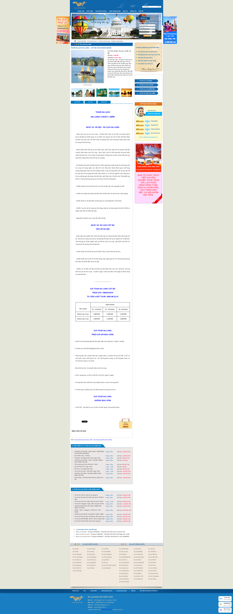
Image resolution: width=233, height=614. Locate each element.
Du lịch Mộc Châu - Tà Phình (82, 455)
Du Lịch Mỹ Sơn (152, 551)
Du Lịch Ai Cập (91, 554)
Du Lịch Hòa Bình (123, 576)
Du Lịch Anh (76, 549)
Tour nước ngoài (101, 11)
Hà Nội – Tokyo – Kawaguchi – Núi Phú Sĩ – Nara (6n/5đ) (88, 511)
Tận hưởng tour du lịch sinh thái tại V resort (86, 464)
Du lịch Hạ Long (93, 41)
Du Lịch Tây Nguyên (139, 562)
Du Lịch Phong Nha (124, 562)
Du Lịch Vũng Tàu (138, 554)
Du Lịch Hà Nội (152, 562)
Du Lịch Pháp (105, 549)
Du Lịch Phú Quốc (138, 568)
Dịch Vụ (125, 11)
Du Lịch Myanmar (91, 562)
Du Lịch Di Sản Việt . (106, 609)
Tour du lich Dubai (77, 570)
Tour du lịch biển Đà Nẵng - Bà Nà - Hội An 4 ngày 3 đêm (90, 518)
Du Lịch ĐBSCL (138, 573)
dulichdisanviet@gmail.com (150, 137)
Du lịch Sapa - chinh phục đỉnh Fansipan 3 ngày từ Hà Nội (89, 478)
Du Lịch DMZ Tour (138, 570)
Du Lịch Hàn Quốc (77, 554)
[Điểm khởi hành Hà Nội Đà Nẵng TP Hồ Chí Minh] (147, 25)
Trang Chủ (80, 11)
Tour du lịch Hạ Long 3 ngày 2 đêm (83, 439)
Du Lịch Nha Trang (153, 573)
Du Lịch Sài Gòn (152, 570)
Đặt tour (126, 426)
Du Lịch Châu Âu (77, 568)
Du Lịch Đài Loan (91, 559)
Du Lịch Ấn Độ (105, 559)
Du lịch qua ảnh (122, 590)
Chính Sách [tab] (104, 102)
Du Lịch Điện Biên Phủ (125, 557)
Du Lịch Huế (151, 549)
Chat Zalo (227, 598)
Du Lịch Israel (90, 551)
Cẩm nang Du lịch (106, 590)
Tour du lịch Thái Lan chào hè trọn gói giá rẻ (86, 495)
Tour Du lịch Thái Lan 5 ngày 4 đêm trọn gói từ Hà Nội (89, 501)
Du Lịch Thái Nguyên (153, 576)
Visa (84, 590)
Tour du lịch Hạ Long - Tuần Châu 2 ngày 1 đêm (87, 471)
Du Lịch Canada (91, 549)
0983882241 (227, 604)
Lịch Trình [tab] (77, 102)
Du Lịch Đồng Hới (138, 579)
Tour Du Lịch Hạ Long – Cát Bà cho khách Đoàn (111, 41)
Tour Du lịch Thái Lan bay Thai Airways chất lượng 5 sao (90, 516)
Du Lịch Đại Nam (123, 573)
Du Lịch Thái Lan (77, 559)
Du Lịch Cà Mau (152, 579)
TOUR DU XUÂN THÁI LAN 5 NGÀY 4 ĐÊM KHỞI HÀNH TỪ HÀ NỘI (88, 506)
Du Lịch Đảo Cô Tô (138, 576)
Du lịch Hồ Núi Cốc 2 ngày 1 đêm (83, 466)
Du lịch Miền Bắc (82, 41)
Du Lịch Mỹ (75, 551)
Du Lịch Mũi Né (152, 559)
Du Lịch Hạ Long (123, 551)
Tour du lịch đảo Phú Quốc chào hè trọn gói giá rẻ (88, 521)
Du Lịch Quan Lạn (123, 568)
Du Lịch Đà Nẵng (138, 551)
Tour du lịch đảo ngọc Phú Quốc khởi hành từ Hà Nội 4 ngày (89, 498)
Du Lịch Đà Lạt (123, 554)
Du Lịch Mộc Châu (153, 557)
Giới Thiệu (89, 11)
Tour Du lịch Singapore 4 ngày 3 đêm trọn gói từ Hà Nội (89, 503)
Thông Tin (133, 11)
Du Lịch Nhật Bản (106, 551)
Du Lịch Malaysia (77, 565)
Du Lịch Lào (105, 562)
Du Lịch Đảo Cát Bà (139, 557)
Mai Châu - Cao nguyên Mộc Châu (84, 469)
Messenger (227, 610)
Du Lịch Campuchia (107, 554)
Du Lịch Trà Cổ (152, 565)
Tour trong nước (115, 11)
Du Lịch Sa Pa (137, 549)
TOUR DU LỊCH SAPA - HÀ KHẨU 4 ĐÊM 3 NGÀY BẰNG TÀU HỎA (88, 474)
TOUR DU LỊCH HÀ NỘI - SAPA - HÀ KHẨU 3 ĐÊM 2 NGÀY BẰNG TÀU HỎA (89, 461)
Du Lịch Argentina (106, 568)
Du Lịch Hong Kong (106, 557)
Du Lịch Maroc (90, 568)
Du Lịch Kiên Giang (124, 581)
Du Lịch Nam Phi (91, 565)
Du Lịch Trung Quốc (78, 557)
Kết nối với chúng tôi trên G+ (149, 590)
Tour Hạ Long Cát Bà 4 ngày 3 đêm (102, 439)
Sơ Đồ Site (93, 590)
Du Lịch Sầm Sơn (123, 565)
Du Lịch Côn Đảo (152, 568)
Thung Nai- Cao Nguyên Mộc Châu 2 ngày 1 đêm (87, 458)
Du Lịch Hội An (137, 559)
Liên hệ (133, 590)
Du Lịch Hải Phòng (124, 579)
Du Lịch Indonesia (77, 562)
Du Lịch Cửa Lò (123, 559)
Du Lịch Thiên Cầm (124, 570)
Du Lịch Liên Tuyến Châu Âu (109, 565)
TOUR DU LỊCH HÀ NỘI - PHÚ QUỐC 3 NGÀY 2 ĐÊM (89, 514)
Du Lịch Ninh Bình (123, 549)
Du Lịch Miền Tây (152, 554)
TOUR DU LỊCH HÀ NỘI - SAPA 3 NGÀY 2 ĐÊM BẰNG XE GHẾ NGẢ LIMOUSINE (89, 452)
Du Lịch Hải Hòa (138, 565)
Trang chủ (75, 590)
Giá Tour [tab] (90, 102)
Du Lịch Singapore (91, 557)
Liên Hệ (141, 11)
